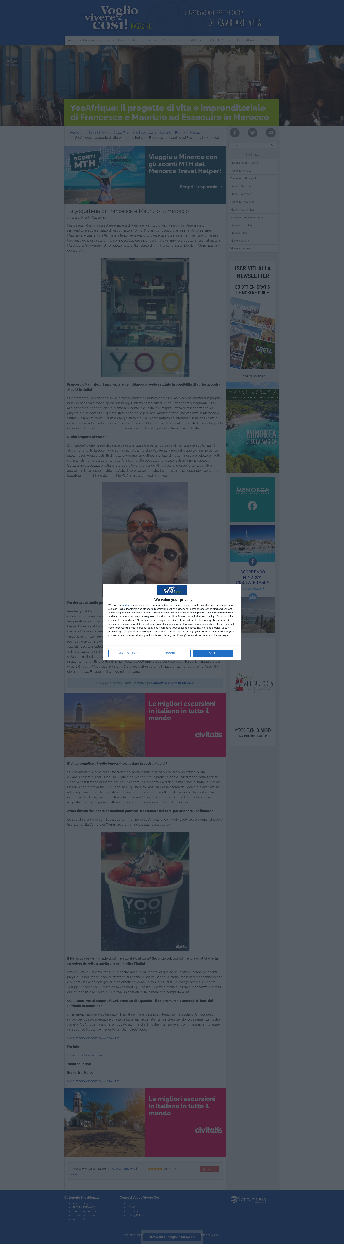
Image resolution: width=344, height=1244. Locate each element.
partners (127, 605)
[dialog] (172, 622)
